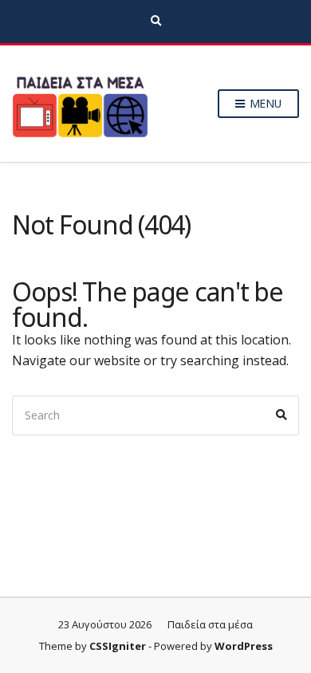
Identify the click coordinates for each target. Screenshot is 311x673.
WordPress (244, 646)
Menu (263, 103)
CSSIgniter (117, 646)
